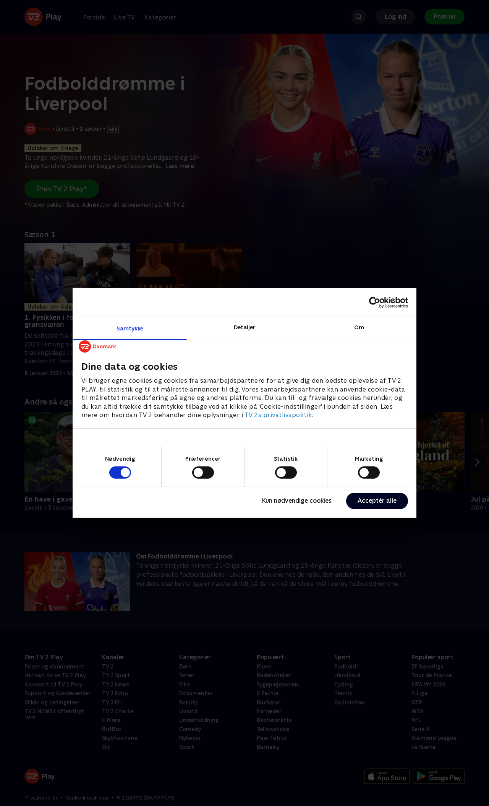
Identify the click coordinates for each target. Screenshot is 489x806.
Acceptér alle (377, 500)
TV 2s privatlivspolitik (278, 415)
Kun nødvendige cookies (297, 500)
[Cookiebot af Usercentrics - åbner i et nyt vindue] (374, 302)
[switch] (203, 472)
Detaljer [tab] (245, 327)
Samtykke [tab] (130, 328)
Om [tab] (359, 327)
